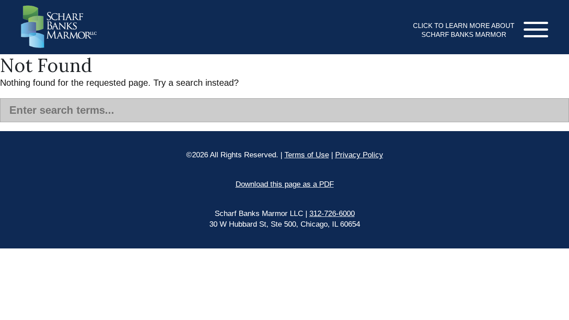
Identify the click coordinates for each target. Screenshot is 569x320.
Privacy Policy (359, 155)
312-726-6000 (332, 213)
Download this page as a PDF (285, 184)
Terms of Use (306, 155)
